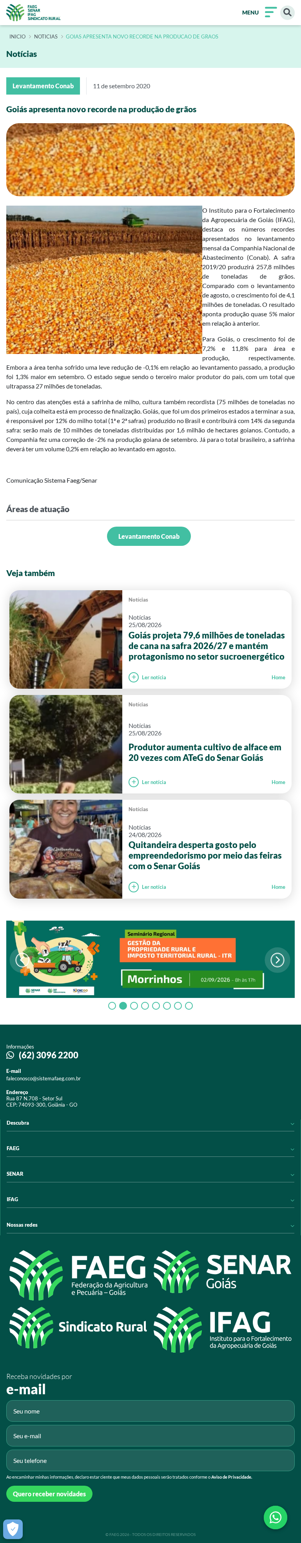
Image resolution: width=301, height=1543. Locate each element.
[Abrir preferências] (13, 1529)
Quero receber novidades (49, 1493)
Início (17, 37)
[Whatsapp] (275, 1517)
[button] (277, 960)
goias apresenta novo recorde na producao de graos (142, 37)
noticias (46, 37)
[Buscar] (287, 12)
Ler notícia (154, 677)
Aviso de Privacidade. (231, 1476)
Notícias (138, 599)
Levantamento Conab (149, 536)
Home (278, 677)
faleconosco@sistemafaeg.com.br (43, 1078)
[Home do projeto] (33, 12)
